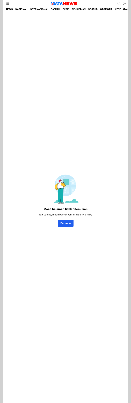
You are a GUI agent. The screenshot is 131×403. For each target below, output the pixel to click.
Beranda (65, 223)
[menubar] (7, 3)
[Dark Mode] (124, 3)
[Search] (119, 3)
